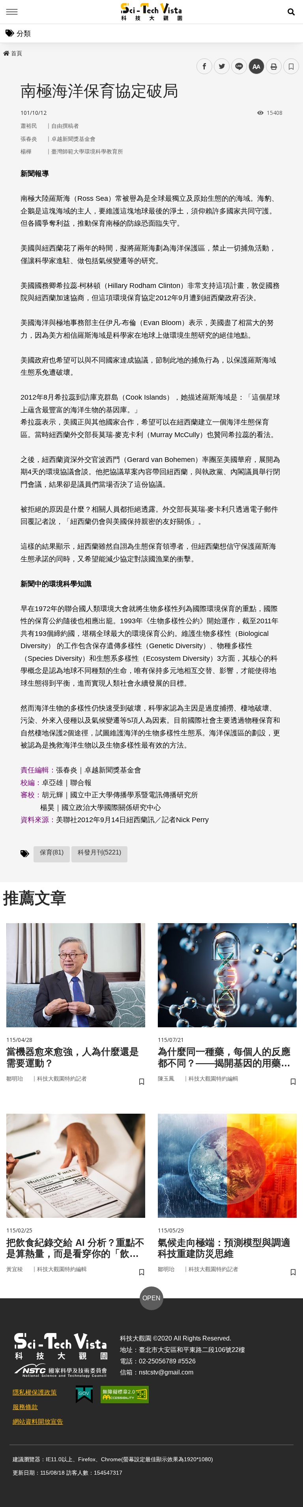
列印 (274, 66)
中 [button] (256, 66)
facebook (204, 66)
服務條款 (25, 1407)
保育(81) (52, 852)
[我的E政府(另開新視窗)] (84, 1394)
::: (5, 52)
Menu (12, 12)
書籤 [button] (291, 66)
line (237, 66)
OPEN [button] (151, 1298)
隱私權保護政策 (35, 1392)
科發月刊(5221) (99, 852)
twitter (222, 66)
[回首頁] (152, 12)
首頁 (16, 53)
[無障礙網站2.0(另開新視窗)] (125, 1394)
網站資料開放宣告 (38, 1421)
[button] (291, 12)
